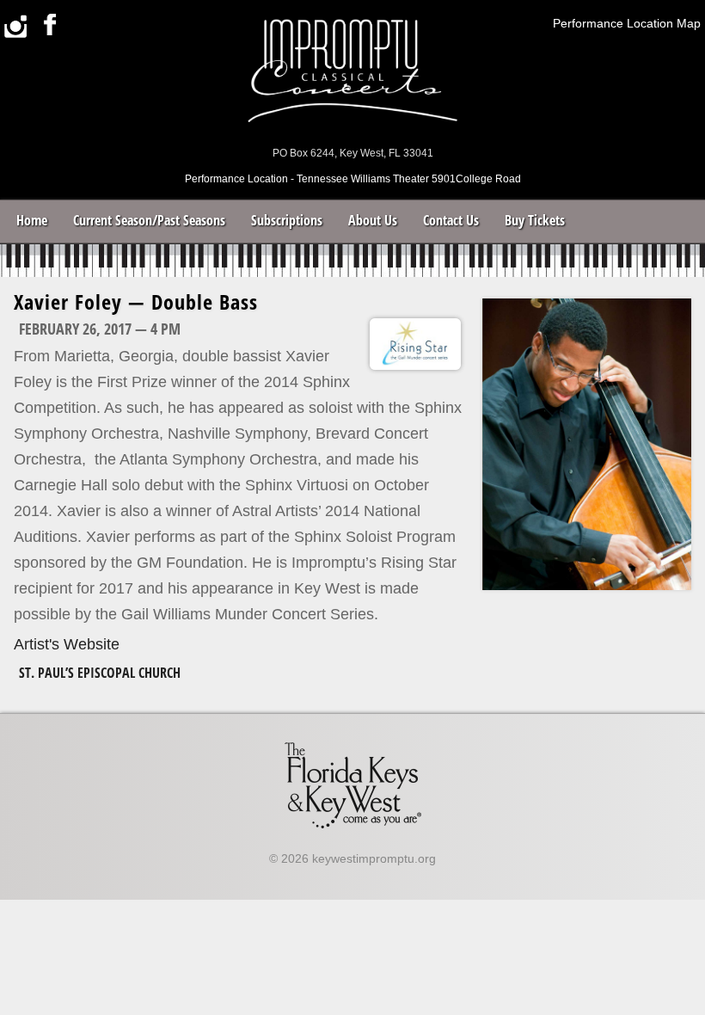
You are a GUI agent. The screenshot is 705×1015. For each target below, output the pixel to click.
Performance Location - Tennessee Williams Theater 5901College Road (353, 179)
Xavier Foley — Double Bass (136, 301)
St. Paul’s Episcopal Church (100, 672)
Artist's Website (67, 644)
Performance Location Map (627, 23)
